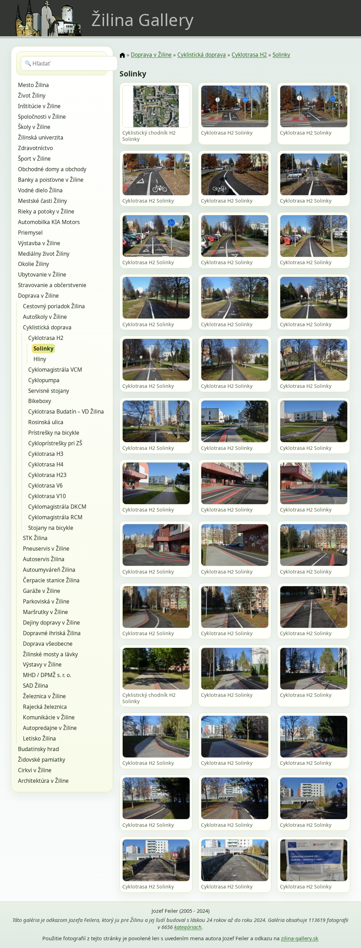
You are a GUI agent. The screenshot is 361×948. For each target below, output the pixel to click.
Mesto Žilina (33, 85)
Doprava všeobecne (48, 644)
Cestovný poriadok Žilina (54, 306)
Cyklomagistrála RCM (55, 517)
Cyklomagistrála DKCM (57, 506)
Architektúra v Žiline (43, 781)
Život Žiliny (31, 95)
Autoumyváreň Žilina (49, 570)
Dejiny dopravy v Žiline (51, 622)
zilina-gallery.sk (299, 938)
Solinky (43, 348)
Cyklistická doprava (47, 327)
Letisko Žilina (39, 738)
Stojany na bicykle (50, 528)
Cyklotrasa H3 (45, 454)
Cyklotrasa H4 (45, 464)
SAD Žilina (35, 685)
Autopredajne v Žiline (50, 728)
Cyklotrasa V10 (47, 496)
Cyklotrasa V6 (45, 485)
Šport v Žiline (34, 158)
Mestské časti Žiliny (42, 201)
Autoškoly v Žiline (45, 317)
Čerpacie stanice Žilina (51, 580)
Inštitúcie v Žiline (39, 106)
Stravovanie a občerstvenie (52, 285)
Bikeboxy (39, 401)
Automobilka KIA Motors (49, 222)
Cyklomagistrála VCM (55, 369)
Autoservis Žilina (44, 559)
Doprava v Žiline (38, 295)
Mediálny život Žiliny (43, 254)
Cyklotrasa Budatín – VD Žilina (66, 411)
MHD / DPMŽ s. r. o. (47, 675)
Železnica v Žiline (44, 696)
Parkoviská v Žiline (46, 601)
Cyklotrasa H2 (45, 338)
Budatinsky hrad (38, 749)
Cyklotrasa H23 (47, 475)
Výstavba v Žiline (39, 243)
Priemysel (30, 232)
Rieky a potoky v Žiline (46, 211)
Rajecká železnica (45, 707)
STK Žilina (35, 538)
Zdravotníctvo (35, 148)
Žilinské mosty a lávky (50, 654)
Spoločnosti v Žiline (42, 116)
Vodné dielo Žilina (40, 190)
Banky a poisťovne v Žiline (51, 180)
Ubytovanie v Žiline (42, 274)
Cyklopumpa (44, 380)
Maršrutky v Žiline (45, 612)
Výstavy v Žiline (42, 664)
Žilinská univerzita (40, 137)
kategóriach (188, 926)
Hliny (39, 359)
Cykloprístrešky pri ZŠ (55, 443)
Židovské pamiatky (41, 759)
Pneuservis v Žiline (46, 548)
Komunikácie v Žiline (49, 717)
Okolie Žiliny (33, 264)
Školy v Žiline (34, 127)
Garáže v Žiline (41, 591)
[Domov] (122, 55)
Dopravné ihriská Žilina (52, 633)
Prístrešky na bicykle (53, 432)
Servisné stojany (48, 391)
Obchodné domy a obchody (52, 169)
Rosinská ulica (45, 422)
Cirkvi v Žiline (34, 770)
